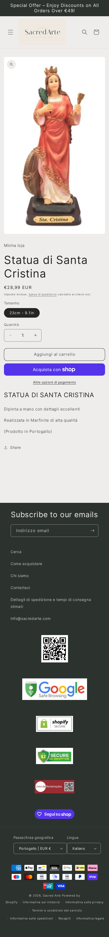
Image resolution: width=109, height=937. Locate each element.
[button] (10, 32)
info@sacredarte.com (31, 618)
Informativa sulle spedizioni (31, 918)
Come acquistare (26, 563)
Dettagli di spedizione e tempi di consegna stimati (51, 602)
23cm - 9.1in (22, 312)
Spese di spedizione (43, 294)
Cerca (16, 551)
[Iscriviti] (92, 530)
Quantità (11, 324)
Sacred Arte (52, 895)
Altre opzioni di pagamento (54, 382)
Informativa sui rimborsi (41, 902)
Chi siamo (20, 575)
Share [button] (15, 447)
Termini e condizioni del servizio (57, 910)
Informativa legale (90, 918)
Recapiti (64, 918)
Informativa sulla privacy (84, 902)
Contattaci (20, 587)
